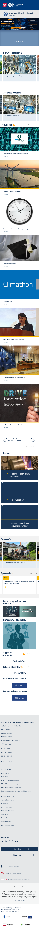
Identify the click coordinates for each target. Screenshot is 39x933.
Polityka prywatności (19, 889)
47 (16, 439)
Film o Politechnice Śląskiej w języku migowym (13, 784)
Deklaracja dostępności (19, 900)
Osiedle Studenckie (6, 807)
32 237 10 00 (8, 744)
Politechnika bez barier (7, 811)
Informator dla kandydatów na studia (11, 787)
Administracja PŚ (6, 769)
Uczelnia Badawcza (6, 818)
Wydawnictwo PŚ (6, 821)
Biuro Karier (4, 776)
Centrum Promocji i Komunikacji (10, 780)
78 (17, 441)
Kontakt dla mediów (6, 761)
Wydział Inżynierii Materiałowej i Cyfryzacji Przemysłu (21, 14)
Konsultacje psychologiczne (8, 796)
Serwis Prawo (5, 814)
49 (9, 441)
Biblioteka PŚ (5, 773)
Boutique (17, 855)
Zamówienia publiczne (7, 825)
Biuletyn (17, 848)
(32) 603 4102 (6, 729)
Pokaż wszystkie (32, 124)
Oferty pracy (4, 803)
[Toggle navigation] (34, 5)
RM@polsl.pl (8, 733)
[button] (19, 685)
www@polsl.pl (30, 898)
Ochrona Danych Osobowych (9, 800)
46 (13, 439)
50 (12, 441)
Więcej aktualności (30, 446)
